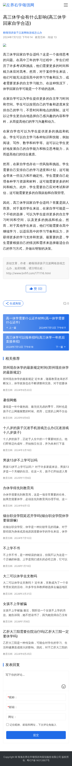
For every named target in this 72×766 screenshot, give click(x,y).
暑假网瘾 (10, 400)
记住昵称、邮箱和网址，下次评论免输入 (32, 724)
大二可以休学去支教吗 (20, 576)
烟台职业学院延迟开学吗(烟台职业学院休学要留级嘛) (36, 518)
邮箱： (12, 707)
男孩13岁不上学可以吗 (20, 460)
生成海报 (15, 303)
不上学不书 (11, 548)
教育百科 (40, 37)
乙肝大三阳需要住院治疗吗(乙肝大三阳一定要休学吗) (36, 634)
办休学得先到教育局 (18, 488)
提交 (36, 735)
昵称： (12, 697)
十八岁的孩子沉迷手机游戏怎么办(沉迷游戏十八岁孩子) (36, 430)
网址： (12, 716)
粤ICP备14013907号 (38, 760)
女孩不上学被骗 (15, 604)
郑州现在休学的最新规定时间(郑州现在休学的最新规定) (36, 370)
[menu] (66, 5)
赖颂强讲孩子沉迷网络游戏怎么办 (22, 32)
